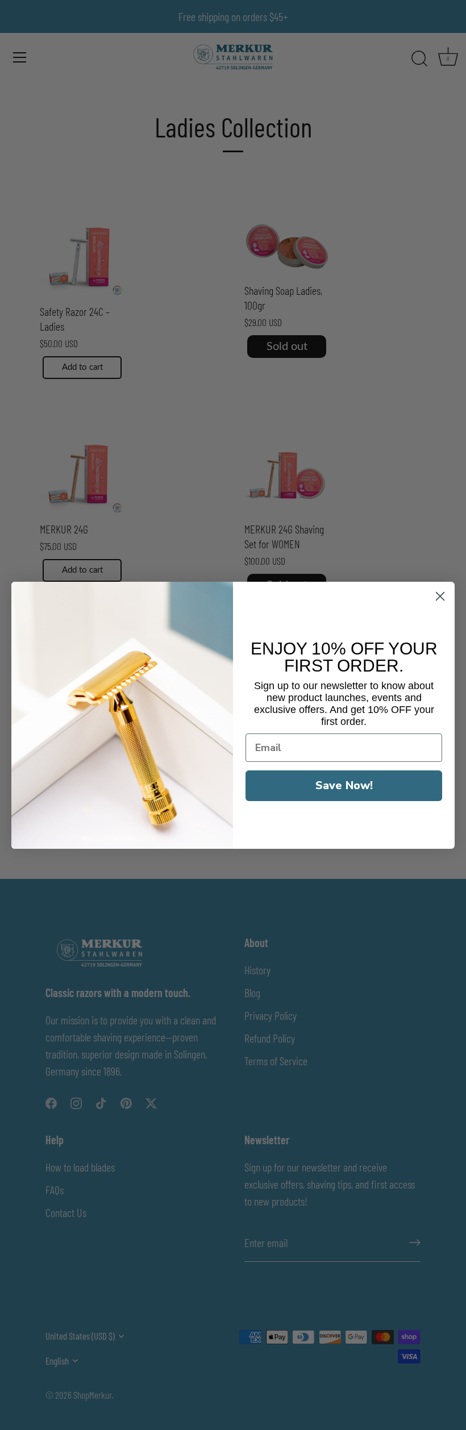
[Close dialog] (440, 596)
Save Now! (344, 785)
